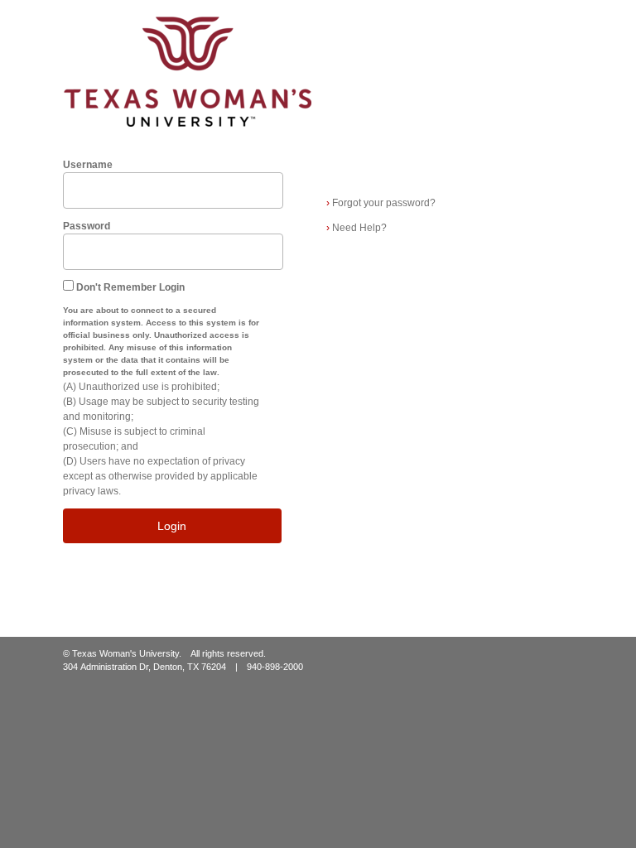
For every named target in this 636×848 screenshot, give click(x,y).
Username (88, 165)
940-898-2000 (275, 667)
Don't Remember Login (130, 287)
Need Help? (356, 228)
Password (86, 226)
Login (171, 525)
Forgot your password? (381, 203)
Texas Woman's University (125, 653)
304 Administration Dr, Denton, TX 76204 (144, 667)
